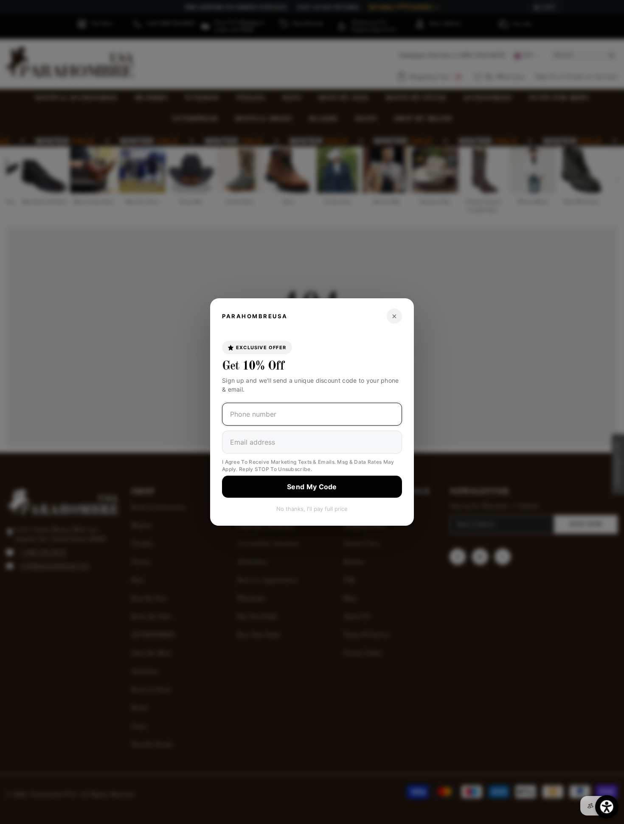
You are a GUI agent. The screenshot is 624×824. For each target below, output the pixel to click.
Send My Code (312, 486)
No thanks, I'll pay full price (312, 508)
